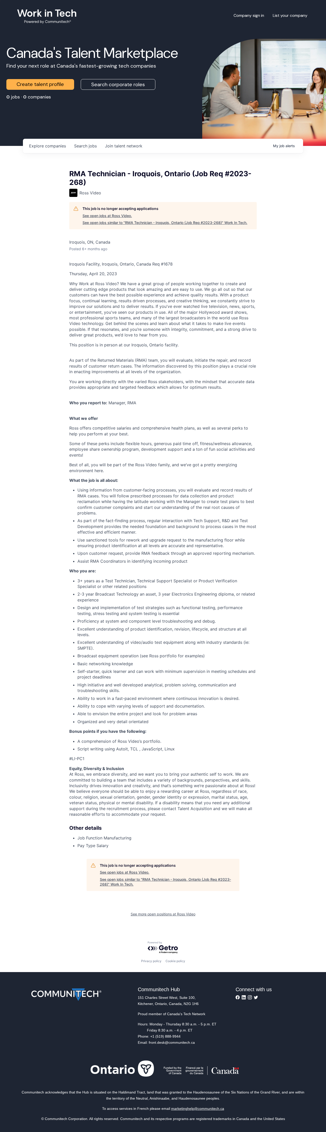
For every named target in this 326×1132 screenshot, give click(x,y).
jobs (85, 145)
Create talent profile (40, 84)
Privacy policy (151, 961)
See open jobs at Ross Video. (107, 215)
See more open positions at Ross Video (163, 914)
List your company (290, 15)
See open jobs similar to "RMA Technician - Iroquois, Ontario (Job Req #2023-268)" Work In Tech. (165, 222)
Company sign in (249, 15)
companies (47, 145)
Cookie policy (175, 961)
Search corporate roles (118, 84)
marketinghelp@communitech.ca (197, 1108)
